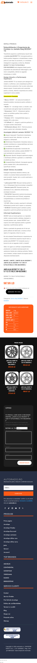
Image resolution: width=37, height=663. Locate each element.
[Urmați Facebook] (5, 508)
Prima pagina (8, 521)
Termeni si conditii (9, 607)
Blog (5, 610)
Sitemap (6, 621)
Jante (12, 260)
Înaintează (24, 463)
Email (7, 454)
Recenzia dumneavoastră (13, 430)
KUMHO (6, 578)
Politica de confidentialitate (12, 603)
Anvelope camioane (10, 535)
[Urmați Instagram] (12, 508)
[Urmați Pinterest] (19, 508)
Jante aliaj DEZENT (23, 260)
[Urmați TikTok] (8, 508)
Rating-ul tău (11, 428)
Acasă (6, 260)
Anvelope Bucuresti (10, 531)
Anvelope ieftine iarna (11, 542)
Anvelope (7, 524)
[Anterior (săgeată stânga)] (0, 662)
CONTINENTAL (8, 567)
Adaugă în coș (14, 292)
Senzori (6, 549)
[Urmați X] (23, 508)
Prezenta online (9, 617)
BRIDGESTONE (8, 581)
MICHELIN (7, 564)
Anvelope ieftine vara (10, 538)
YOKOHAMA (8, 574)
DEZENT (6, 300)
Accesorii (7, 552)
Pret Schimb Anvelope (11, 600)
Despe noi (7, 614)
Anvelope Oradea (9, 528)
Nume (7, 447)
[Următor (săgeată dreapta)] (2, 662)
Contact (6, 593)
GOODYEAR (8, 571)
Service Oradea (9, 596)
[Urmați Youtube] (15, 508)
